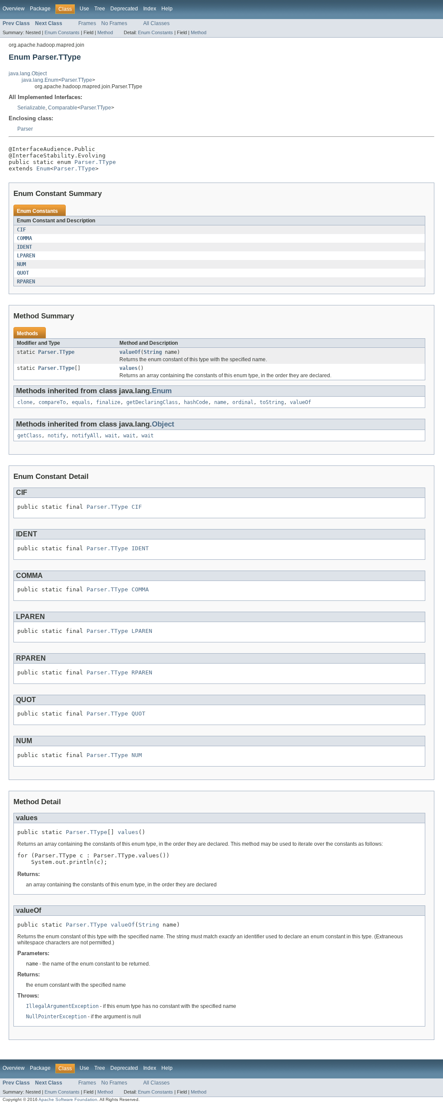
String (153, 352)
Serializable (31, 108)
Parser (25, 129)
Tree (99, 9)
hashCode (196, 402)
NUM (21, 264)
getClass (29, 436)
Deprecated (124, 9)
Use (84, 9)
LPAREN (26, 256)
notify (57, 436)
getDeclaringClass (152, 402)
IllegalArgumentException (62, 1006)
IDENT (24, 247)
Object (163, 424)
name (220, 402)
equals (81, 402)
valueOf (130, 352)
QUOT (23, 273)
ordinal (243, 402)
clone (24, 402)
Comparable (62, 108)
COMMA (24, 238)
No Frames (114, 23)
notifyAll (85, 436)
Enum (43, 168)
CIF (21, 230)
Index (149, 9)
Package (40, 9)
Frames (87, 23)
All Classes (156, 23)
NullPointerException (56, 1017)
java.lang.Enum (40, 80)
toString (272, 402)
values (128, 368)
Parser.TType (76, 80)
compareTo (52, 402)
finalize (108, 402)
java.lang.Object (28, 74)
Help (167, 9)
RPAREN (26, 282)
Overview (14, 9)
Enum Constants (62, 32)
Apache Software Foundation (68, 1099)
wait (111, 436)
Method (105, 32)
